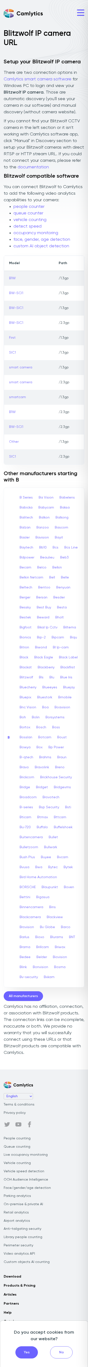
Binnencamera (31, 907)
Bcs (55, 547)
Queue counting (17, 1146)
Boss (56, 727)
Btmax (42, 817)
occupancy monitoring (35, 233)
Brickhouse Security (56, 777)
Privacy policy (15, 1113)
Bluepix (25, 697)
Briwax (60, 947)
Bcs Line (71, 547)
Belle (65, 577)
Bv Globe (47, 927)
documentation (33, 167)
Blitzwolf (26, 677)
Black (24, 657)
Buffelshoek (63, 827)
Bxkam (49, 977)
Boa (45, 707)
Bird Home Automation (38, 877)
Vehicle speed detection (24, 1171)
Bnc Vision (28, 707)
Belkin (57, 567)
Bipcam (58, 637)
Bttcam (60, 817)
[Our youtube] (18, 1124)
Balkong (61, 517)
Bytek (68, 867)
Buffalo (42, 827)
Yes (27, 1352)
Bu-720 (25, 827)
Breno (60, 767)
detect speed (27, 226)
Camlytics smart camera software (37, 79)
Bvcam (62, 857)
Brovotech (51, 797)
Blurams (56, 937)
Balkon (44, 517)
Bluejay (69, 687)
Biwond (41, 647)
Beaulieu (47, 557)
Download (12, 1276)
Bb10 (43, 547)
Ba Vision (46, 497)
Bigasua (42, 897)
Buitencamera (31, 837)
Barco (65, 927)
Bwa (38, 867)
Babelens (67, 497)
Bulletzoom (29, 847)
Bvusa (24, 867)
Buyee (46, 857)
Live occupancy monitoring (26, 1154)
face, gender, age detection (41, 239)
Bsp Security (49, 807)
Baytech (26, 547)
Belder (41, 957)
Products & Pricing (19, 1285)
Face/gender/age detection (27, 1188)
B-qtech (26, 757)
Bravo (24, 767)
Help (7, 1312)
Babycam (46, 507)
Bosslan (26, 737)
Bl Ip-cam (61, 647)
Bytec (53, 867)
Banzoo (42, 527)
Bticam (25, 817)
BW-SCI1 (16, 293)
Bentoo (44, 587)
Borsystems (55, 717)
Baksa (65, 507)
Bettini (25, 897)
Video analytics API (19, 1253)
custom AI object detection (41, 246)
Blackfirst (67, 667)
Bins (52, 907)
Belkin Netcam (31, 577)
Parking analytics (17, 1196)
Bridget (42, 787)
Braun (61, 757)
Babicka (26, 507)
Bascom (61, 527)
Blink (23, 967)
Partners (11, 1303)
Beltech (26, 587)
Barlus (24, 937)
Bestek (25, 617)
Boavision (62, 707)
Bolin (36, 717)
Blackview (55, 917)
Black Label (68, 657)
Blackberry (46, 667)
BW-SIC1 (16, 308)
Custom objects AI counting (27, 1262)
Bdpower (27, 557)
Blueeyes (49, 687)
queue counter (28, 213)
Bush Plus (27, 857)
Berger (25, 597)
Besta (62, 607)
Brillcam (42, 947)
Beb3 (64, 557)
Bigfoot (26, 627)
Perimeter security (18, 1245)
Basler (25, 537)
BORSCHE (28, 887)
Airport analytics (17, 1221)
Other (14, 441)
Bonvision (40, 967)
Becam (25, 567)
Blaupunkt (50, 887)
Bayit (59, 537)
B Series (26, 497)
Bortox (25, 727)
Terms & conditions (19, 1104)
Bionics (25, 637)
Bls (41, 677)
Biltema (69, 627)
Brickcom (27, 777)
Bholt (59, 617)
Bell (52, 577)
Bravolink (42, 767)
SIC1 (12, 352)
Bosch (41, 727)
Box (39, 747)
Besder (59, 597)
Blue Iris (66, 677)
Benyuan (63, 587)
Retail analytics (16, 1212)
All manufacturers (23, 996)
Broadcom (28, 797)
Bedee (25, 957)
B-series (26, 807)
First (12, 337)
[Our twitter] (7, 1124)
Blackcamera (30, 917)
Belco (41, 567)
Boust (62, 737)
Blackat (26, 667)
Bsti (68, 807)
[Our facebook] (29, 1124)
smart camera (20, 367)
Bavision (42, 537)
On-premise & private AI (23, 1204)
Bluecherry (28, 687)
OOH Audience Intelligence (26, 1179)
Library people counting (23, 1237)
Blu (51, 677)
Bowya (25, 747)
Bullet (53, 837)
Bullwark (50, 847)
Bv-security (29, 977)
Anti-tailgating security (22, 1229)
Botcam (44, 737)
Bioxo (39, 937)
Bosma (60, 967)
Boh (23, 717)
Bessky (25, 607)
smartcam (17, 397)
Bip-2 (41, 637)
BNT (72, 937)
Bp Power (56, 747)
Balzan (25, 527)
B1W (12, 278)
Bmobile (65, 697)
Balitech (26, 517)
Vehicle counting (17, 1163)
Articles (10, 1294)
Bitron (24, 647)
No (61, 1352)
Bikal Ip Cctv (47, 627)
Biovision (60, 957)
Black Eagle (43, 657)
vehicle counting (29, 220)
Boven (69, 887)
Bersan (41, 597)
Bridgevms (62, 787)
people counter (28, 206)
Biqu (73, 637)
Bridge (25, 787)
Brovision (27, 927)
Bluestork (44, 697)
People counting (17, 1138)
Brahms (45, 757)
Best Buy (44, 607)
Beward (43, 617)
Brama (25, 947)
